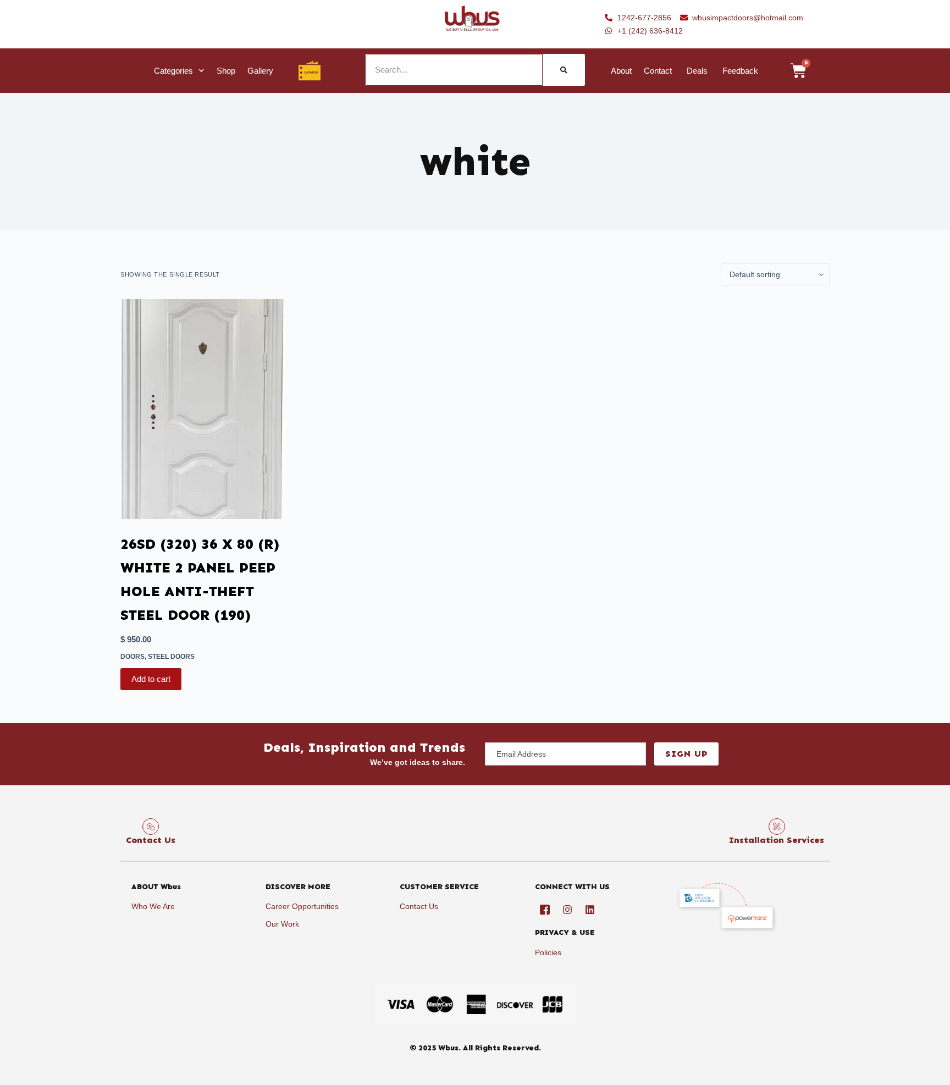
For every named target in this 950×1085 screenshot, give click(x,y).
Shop (226, 70)
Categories (173, 70)
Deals (697, 70)
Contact (658, 70)
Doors (132, 656)
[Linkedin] (590, 909)
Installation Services (776, 840)
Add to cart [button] (150, 679)
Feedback (740, 70)
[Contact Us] (150, 826)
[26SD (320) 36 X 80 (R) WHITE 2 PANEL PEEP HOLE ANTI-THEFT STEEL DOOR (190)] (202, 409)
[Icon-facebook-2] (545, 909)
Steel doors (171, 656)
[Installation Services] (777, 826)
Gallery (260, 70)
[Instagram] (567, 909)
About (621, 70)
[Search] (564, 70)
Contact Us (150, 840)
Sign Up (686, 753)
